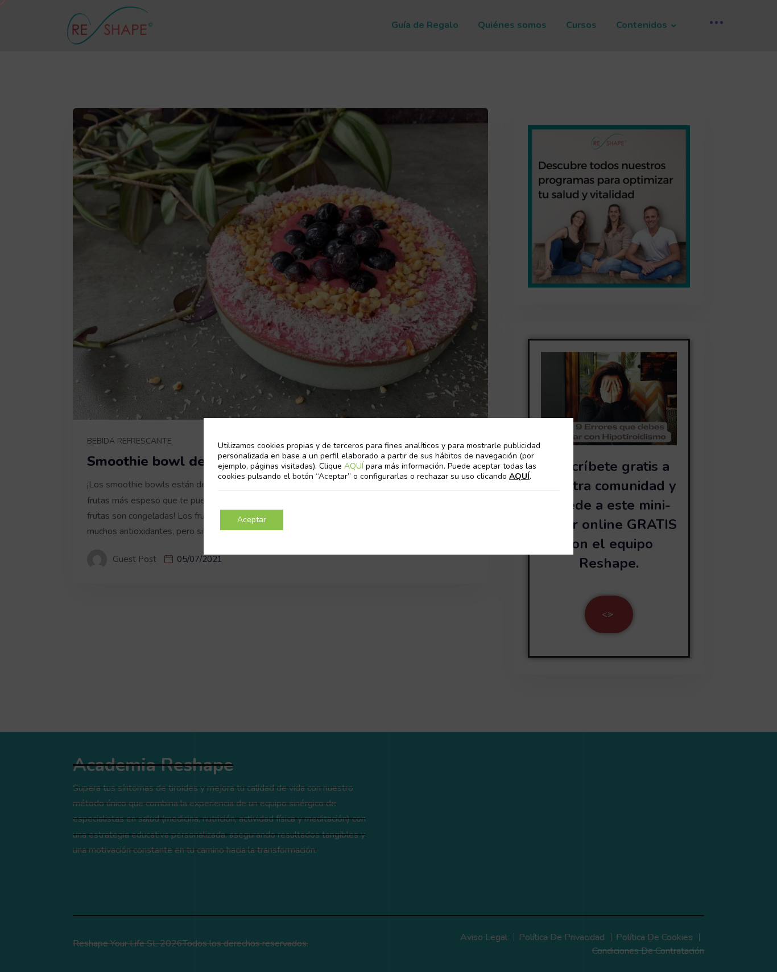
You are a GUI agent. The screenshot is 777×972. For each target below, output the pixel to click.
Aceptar (251, 519)
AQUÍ (355, 466)
